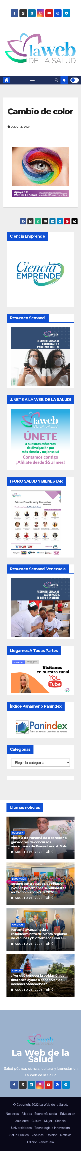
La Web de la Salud (40, 1055)
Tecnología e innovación (52, 1128)
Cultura (17, 833)
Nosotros (12, 1113)
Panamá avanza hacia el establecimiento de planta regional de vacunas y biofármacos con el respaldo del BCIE (39, 935)
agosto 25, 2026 (29, 852)
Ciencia (17, 970)
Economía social (46, 1113)
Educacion (67, 1113)
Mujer (48, 1121)
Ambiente (22, 1121)
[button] (56, 80)
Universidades (21, 1128)
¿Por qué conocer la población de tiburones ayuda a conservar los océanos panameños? (37, 979)
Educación (19, 878)
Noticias (65, 1135)
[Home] (6, 80)
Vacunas (18, 924)
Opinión (51, 1135)
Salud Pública (19, 1135)
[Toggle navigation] (32, 80)
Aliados (27, 1113)
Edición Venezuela (40, 1142)
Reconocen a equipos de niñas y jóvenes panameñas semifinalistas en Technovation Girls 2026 (38, 888)
